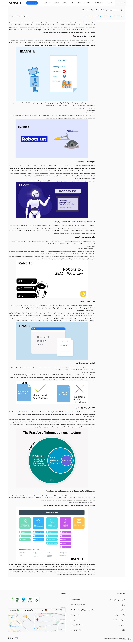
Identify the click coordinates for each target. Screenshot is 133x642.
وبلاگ (72, 3)
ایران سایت (120, 3)
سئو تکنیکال (43, 166)
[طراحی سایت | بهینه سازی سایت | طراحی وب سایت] (13, 638)
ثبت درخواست (75, 615)
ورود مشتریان (47, 3)
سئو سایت (110, 3)
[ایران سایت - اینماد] (36, 600)
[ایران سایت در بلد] (44, 610)
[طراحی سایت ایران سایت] (14, 3)
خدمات (79, 3)
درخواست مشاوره (32, 3)
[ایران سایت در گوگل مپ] (15, 610)
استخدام (65, 3)
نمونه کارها (88, 3)
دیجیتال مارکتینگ (99, 3)
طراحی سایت (18, 412)
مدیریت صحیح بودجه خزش (73, 233)
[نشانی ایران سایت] (37, 631)
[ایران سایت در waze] (29, 610)
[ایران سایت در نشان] (59, 610)
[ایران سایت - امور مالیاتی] (17, 600)
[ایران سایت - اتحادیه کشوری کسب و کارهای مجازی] (23, 600)
